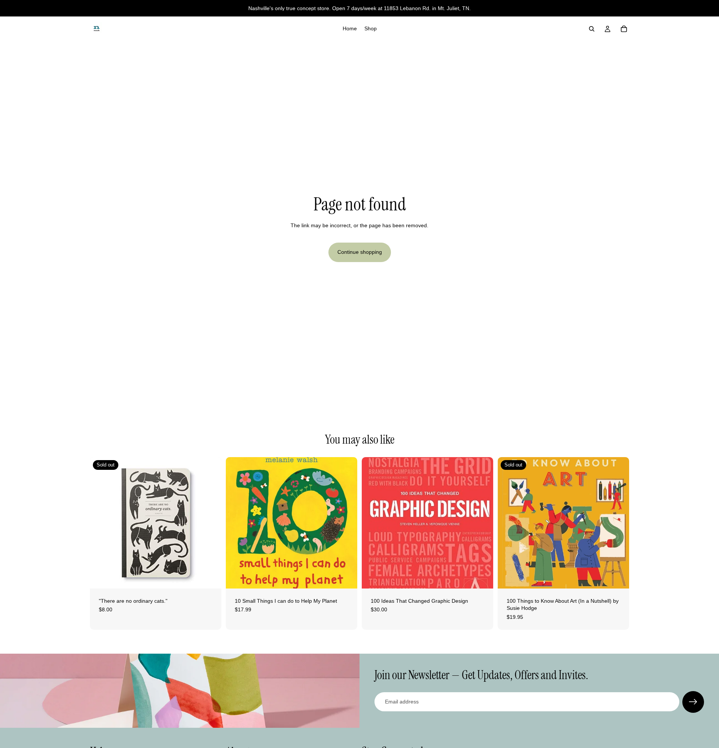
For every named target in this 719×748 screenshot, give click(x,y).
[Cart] (624, 29)
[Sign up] (693, 702)
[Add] (345, 577)
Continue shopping (359, 252)
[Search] (591, 29)
